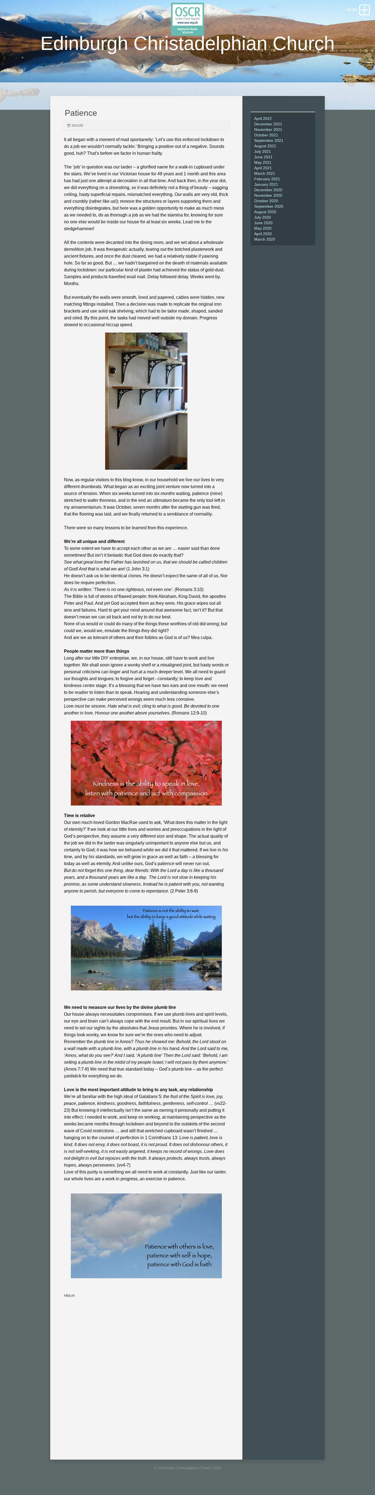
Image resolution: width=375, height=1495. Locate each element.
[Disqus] (145, 1372)
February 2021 (267, 179)
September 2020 (268, 206)
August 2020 (265, 212)
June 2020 (263, 223)
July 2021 (262, 151)
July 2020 (262, 217)
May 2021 (263, 162)
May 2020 (263, 228)
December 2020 (268, 190)
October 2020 (266, 201)
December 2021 (268, 124)
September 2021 (268, 140)
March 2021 (264, 173)
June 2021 (263, 157)
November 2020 (268, 195)
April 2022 (263, 118)
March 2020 (264, 239)
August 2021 (265, 146)
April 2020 (263, 234)
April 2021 (263, 168)
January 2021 (266, 184)
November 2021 (268, 129)
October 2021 (266, 135)
